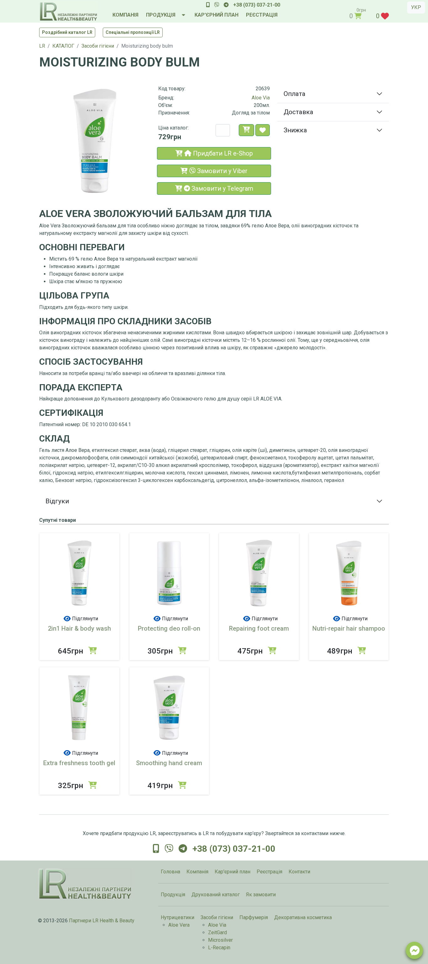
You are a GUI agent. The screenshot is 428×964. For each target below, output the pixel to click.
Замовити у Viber (222, 171)
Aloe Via (261, 98)
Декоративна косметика (303, 917)
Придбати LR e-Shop (222, 153)
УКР (416, 7)
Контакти (299, 872)
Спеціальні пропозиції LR (133, 32)
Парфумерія (253, 917)
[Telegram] (226, 5)
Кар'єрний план (232, 872)
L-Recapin (219, 948)
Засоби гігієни (217, 917)
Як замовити (261, 895)
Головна (170, 872)
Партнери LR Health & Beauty (101, 921)
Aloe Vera (179, 925)
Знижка (295, 130)
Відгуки (57, 501)
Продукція (173, 895)
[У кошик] (246, 130)
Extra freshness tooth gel (79, 763)
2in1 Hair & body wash (79, 628)
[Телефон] (208, 5)
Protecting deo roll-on (169, 628)
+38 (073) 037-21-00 (256, 5)
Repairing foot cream (259, 628)
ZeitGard (217, 932)
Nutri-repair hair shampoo (348, 628)
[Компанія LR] (68, 11)
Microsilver (220, 940)
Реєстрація (269, 872)
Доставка (298, 112)
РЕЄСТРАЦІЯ (262, 15)
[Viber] (216, 5)
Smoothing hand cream (169, 763)
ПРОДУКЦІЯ (160, 15)
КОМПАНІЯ (125, 15)
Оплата (294, 94)
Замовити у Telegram (221, 188)
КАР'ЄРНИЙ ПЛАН (216, 15)
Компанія (197, 872)
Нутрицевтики (177, 917)
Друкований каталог (215, 895)
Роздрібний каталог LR (67, 32)
